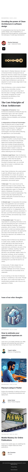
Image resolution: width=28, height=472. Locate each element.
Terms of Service (14, 469)
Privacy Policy (14, 466)
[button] (3, 48)
